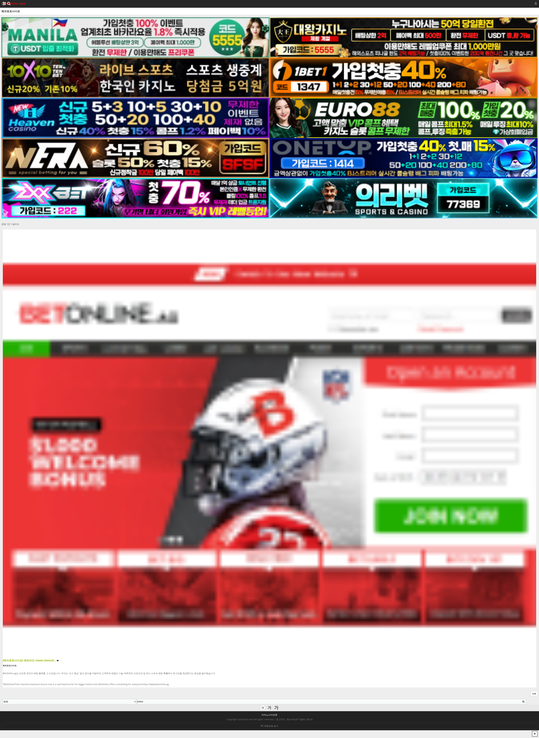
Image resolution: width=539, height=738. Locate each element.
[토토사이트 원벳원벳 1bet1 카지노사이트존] (404, 78)
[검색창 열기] (8, 3)
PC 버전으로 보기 (269, 725)
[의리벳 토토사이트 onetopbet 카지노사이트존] (404, 198)
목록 (534, 693)
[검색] (523, 701)
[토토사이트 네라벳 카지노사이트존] (135, 158)
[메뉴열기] (3, 3)
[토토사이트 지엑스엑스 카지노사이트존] (135, 198)
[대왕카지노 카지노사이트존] (404, 37)
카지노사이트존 (269, 715)
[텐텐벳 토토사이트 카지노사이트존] (135, 78)
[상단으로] (535, 734)
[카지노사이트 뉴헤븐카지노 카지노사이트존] (135, 118)
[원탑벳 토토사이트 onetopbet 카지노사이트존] (404, 158)
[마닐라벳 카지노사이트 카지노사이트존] (135, 37)
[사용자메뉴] (535, 3)
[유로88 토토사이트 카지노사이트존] (404, 118)
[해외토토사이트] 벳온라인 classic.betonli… (29, 660)
